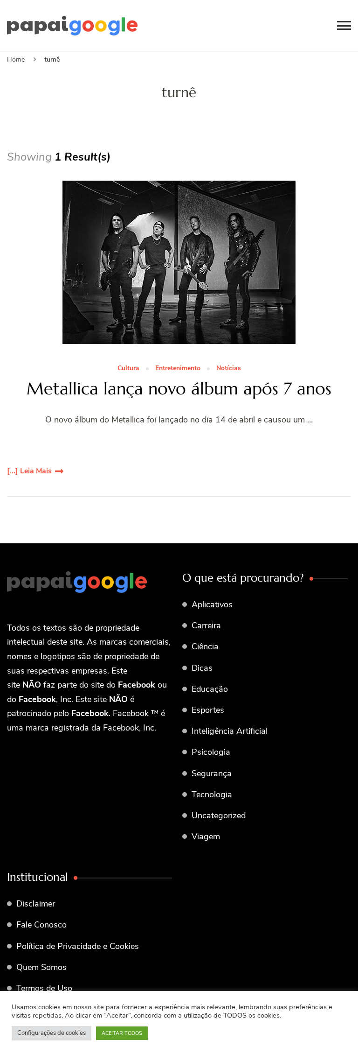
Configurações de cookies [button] (51, 1033)
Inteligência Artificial (230, 731)
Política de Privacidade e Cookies (77, 946)
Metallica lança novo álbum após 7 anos (179, 389)
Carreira (206, 625)
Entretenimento (177, 368)
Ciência (205, 646)
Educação (210, 689)
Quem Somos (41, 967)
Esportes (208, 710)
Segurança (212, 773)
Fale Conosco (41, 924)
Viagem (206, 836)
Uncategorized (219, 815)
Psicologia (211, 752)
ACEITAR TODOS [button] (122, 1033)
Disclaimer (35, 903)
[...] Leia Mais (29, 471)
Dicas (202, 668)
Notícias (228, 368)
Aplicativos (212, 604)
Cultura (128, 368)
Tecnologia (212, 794)
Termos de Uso (44, 988)
